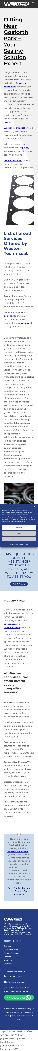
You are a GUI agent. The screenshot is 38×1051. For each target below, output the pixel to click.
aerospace (9, 624)
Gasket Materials (11, 950)
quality (25, 147)
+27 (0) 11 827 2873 (14, 977)
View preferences (19, 539)
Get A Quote (19, 584)
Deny (19, 533)
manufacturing (12, 627)
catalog (25, 323)
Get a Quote (14, 888)
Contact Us (8, 964)
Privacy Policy (23, 544)
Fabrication (9, 957)
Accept (19, 527)
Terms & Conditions (19, 1016)
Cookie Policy (14, 544)
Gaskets (7, 946)
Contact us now (12, 160)
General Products (11, 953)
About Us (8, 960)
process (8, 122)
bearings (9, 316)
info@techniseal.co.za (15, 982)
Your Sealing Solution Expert (16, 41)
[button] (35, 506)
